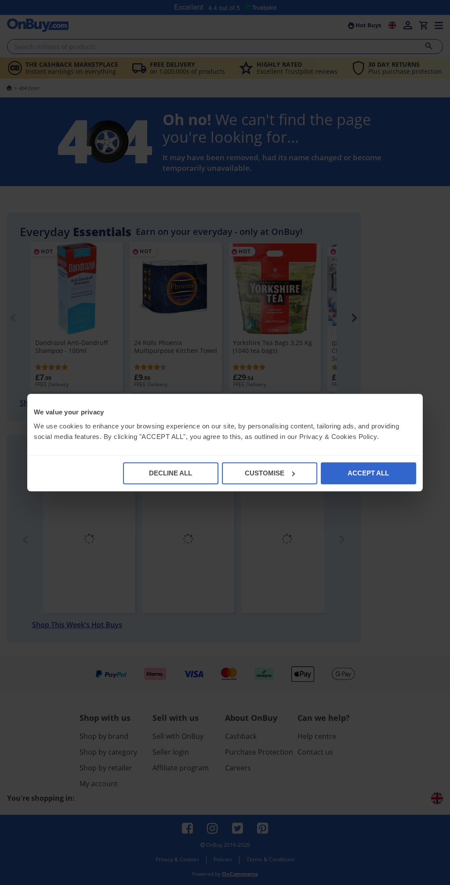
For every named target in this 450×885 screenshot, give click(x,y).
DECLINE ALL (170, 473)
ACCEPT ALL (368, 473)
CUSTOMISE (264, 473)
